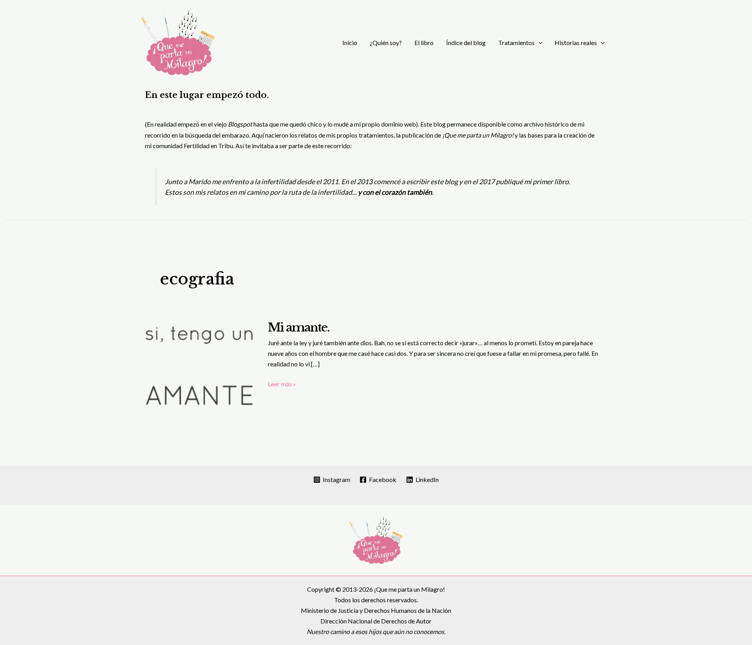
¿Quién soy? (386, 42)
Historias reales (576, 42)
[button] (538, 42)
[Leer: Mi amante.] (199, 368)
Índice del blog (466, 42)
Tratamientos (516, 42)
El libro (424, 42)
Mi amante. (298, 327)
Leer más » (282, 384)
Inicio (349, 42)
